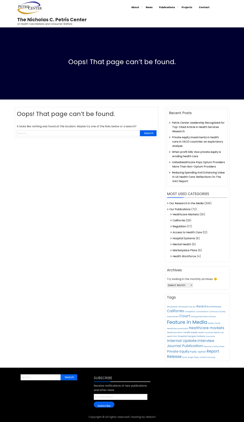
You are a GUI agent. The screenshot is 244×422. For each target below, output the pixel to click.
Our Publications (180, 209)
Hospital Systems (184, 238)
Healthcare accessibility (177, 328)
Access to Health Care (187, 232)
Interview (205, 340)
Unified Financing (207, 357)
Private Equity (178, 351)
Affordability (172, 307)
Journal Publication (185, 345)
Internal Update (182, 340)
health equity (191, 332)
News (149, 7)
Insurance (210, 336)
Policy (216, 346)
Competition (190, 311)
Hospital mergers (187, 336)
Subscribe (104, 406)
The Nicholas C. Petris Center (52, 19)
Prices (221, 346)
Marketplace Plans (185, 250)
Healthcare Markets (186, 214)
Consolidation (202, 311)
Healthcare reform (175, 332)
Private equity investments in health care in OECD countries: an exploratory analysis (197, 141)
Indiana (201, 336)
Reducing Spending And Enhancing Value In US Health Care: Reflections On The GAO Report (198, 177)
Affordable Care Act (187, 307)
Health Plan (172, 336)
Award (201, 306)
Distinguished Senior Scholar (203, 316)
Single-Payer (193, 357)
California (179, 220)
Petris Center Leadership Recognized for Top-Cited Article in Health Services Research (198, 127)
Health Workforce (184, 256)
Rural (184, 357)
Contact (204, 7)
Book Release (213, 306)
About (135, 7)
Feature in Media (187, 322)
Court (184, 315)
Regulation (179, 226)
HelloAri (151, 417)
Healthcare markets (206, 327)
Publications (167, 7)
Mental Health (182, 244)
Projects (187, 7)
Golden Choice (214, 323)
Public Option (198, 351)
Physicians (208, 346)
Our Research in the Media (186, 203)
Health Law (219, 332)
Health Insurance (205, 332)
